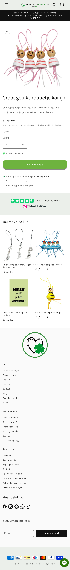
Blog (5, 393)
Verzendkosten (28, 125)
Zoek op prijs (9, 379)
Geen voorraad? (10, 422)
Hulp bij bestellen (11, 431)
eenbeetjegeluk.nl (29, 564)
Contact (6, 389)
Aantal (6, 137)
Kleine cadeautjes (11, 370)
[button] (7, 5)
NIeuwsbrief (51, 533)
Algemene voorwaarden (14, 473)
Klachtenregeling (11, 440)
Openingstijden (10, 460)
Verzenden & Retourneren (15, 478)
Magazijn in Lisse (11, 464)
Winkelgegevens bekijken (20, 185)
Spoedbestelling (10, 426)
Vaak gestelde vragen (13, 487)
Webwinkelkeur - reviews (14, 483)
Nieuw (5, 402)
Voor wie (7, 384)
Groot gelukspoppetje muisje (48, 264)
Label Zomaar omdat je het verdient (15, 313)
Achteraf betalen (10, 417)
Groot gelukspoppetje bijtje (48, 312)
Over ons (7, 455)
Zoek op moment (10, 375)
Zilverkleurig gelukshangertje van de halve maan (18, 266)
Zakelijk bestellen (11, 398)
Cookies (6, 436)
